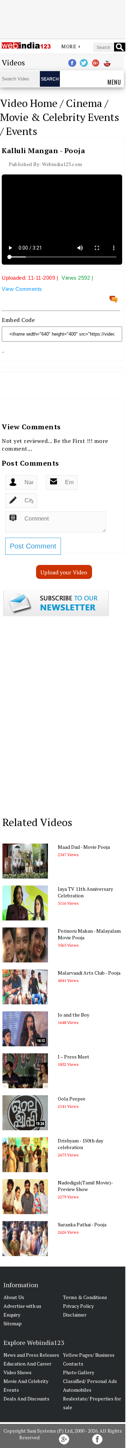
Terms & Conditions (85, 1297)
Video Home (28, 103)
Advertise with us (22, 1306)
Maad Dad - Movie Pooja (84, 847)
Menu (114, 82)
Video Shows (17, 1372)
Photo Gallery (78, 1372)
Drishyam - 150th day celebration (80, 1143)
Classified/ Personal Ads (90, 1381)
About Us (14, 1297)
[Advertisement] (63, 18)
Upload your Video (64, 572)
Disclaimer (74, 1314)
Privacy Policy (78, 1306)
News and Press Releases (31, 1355)
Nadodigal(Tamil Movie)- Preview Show (85, 1185)
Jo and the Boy (73, 1014)
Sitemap (13, 1323)
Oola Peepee (71, 1098)
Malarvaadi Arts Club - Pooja (89, 972)
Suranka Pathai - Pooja (82, 1224)
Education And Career (27, 1363)
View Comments (22, 289)
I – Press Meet (73, 1056)
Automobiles (77, 1389)
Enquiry (12, 1314)
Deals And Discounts (26, 1398)
